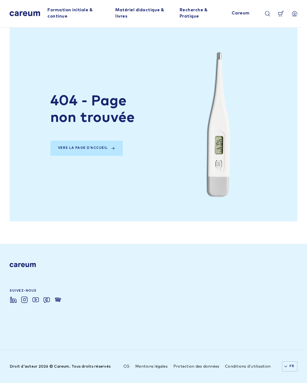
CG (127, 366)
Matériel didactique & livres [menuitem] (139, 13)
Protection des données (196, 366)
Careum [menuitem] (241, 13)
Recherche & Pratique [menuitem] (194, 13)
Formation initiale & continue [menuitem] (70, 13)
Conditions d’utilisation (248, 366)
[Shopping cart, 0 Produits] (281, 13)
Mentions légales (151, 366)
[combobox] (289, 366)
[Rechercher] (267, 13)
